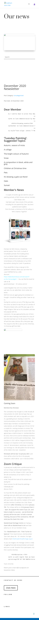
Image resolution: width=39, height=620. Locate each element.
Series (33, 76)
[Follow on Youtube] (10, 600)
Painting (33, 66)
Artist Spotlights (30, 78)
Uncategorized (19, 95)
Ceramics (32, 69)
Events (33, 74)
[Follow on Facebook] (5, 600)
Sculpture (32, 71)
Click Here (11, 587)
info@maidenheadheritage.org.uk (22, 539)
